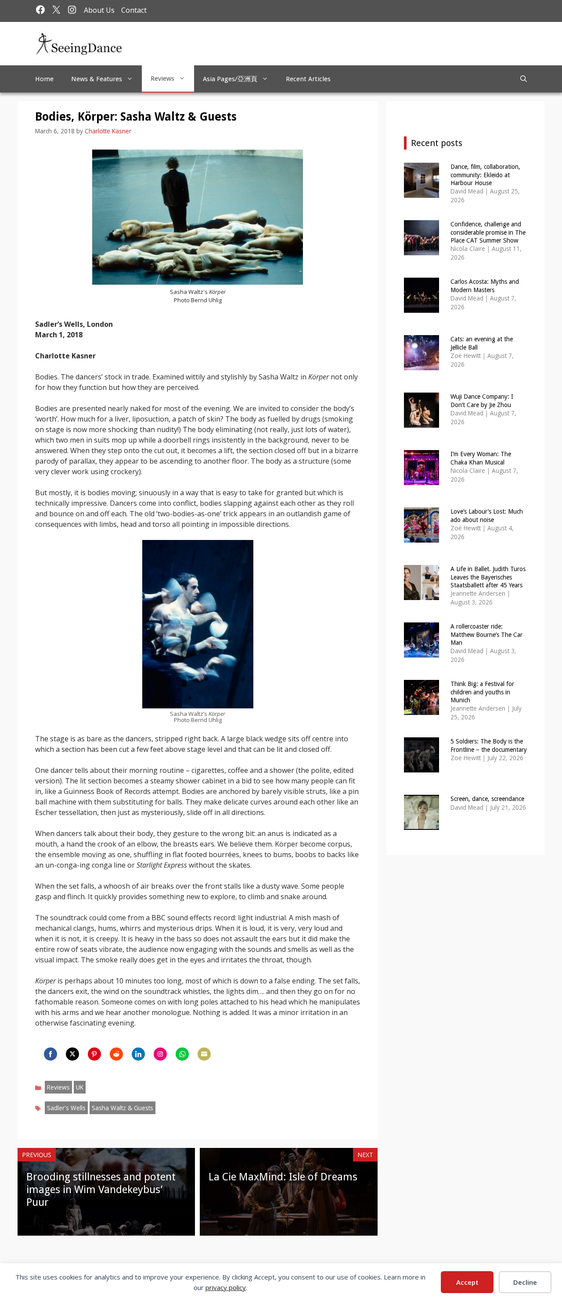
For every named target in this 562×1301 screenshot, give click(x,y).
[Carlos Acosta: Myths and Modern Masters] (421, 307)
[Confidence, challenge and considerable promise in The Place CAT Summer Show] (421, 249)
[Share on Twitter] (72, 1054)
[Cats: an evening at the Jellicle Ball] (421, 364)
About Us (99, 10)
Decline (525, 1282)
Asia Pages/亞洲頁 (230, 79)
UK (79, 1087)
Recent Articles (308, 79)
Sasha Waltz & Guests (122, 1108)
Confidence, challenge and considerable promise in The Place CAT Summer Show (488, 232)
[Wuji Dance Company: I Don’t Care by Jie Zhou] (421, 422)
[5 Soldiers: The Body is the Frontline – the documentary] (421, 766)
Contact (134, 10)
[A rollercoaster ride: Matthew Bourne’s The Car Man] (421, 652)
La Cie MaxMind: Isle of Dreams (283, 1177)
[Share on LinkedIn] (138, 1054)
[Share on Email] (204, 1054)
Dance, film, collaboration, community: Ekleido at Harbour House (485, 174)
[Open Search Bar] (524, 79)
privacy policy (225, 1287)
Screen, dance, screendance (487, 798)
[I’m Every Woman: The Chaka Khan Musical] (421, 479)
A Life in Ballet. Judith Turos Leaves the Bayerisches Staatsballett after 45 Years (488, 576)
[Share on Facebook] (50, 1054)
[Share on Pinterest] (94, 1054)
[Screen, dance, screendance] (421, 824)
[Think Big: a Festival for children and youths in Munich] (421, 709)
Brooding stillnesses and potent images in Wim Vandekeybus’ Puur (101, 1189)
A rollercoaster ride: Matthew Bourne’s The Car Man (486, 634)
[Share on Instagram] (160, 1054)
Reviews (162, 78)
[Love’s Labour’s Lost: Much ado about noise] (421, 537)
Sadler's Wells (66, 1108)
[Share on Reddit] (116, 1054)
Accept (467, 1282)
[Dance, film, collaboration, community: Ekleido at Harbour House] (421, 192)
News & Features (96, 79)
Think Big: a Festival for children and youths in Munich (482, 691)
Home (44, 79)
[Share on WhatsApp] (182, 1054)
